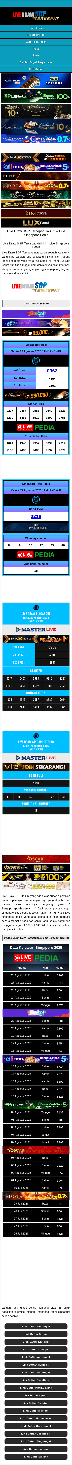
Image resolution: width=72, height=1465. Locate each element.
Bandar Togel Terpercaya (36, 62)
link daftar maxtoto (36, 1410)
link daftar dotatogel (36, 1326)
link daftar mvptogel (36, 1364)
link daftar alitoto (36, 1456)
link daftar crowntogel (36, 1426)
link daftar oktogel (36, 1349)
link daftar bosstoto (36, 1403)
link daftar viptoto (36, 1395)
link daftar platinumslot (36, 1418)
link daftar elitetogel (36, 1372)
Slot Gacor (36, 69)
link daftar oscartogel (36, 1433)
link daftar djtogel (36, 1334)
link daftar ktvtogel (36, 1341)
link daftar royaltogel (36, 1380)
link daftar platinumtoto (36, 1387)
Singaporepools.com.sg (17, 908)
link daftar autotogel (36, 1357)
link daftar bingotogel (36, 1441)
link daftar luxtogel (36, 1449)
